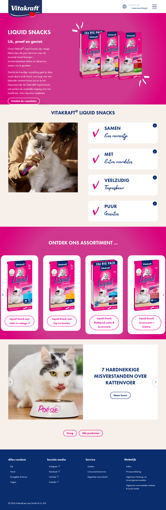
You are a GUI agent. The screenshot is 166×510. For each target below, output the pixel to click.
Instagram (53, 466)
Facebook (53, 471)
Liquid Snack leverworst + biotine (146, 322)
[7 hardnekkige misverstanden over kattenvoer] (45, 382)
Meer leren (120, 395)
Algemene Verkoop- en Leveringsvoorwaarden (136, 478)
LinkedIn (53, 482)
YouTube (53, 476)
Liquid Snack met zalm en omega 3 (19, 321)
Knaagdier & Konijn (18, 476)
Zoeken (91, 466)
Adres (128, 466)
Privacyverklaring (133, 471)
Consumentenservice (97, 471)
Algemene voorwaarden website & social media (140, 487)
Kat (11, 466)
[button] (8, 382)
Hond (12, 471)
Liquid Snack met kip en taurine (62, 321)
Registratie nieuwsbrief (97, 476)
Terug (70, 433)
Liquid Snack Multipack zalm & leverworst (104, 322)
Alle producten (90, 433)
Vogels (13, 482)
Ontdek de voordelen (23, 101)
